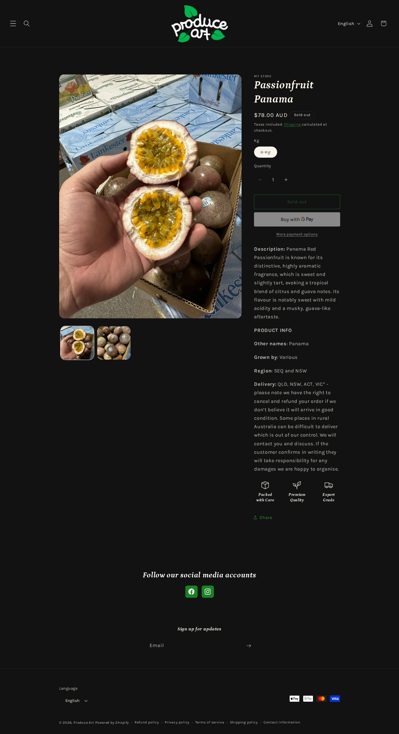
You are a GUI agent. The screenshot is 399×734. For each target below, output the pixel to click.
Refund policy (147, 722)
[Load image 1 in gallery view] (77, 343)
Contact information (282, 722)
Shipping (292, 124)
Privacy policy (177, 722)
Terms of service (209, 722)
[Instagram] (208, 592)
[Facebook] (191, 592)
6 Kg (269, 153)
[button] (13, 23)
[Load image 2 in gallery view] (114, 343)
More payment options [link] (297, 234)
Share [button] (265, 517)
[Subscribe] (249, 646)
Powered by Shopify (112, 722)
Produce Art (84, 722)
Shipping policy (244, 722)
